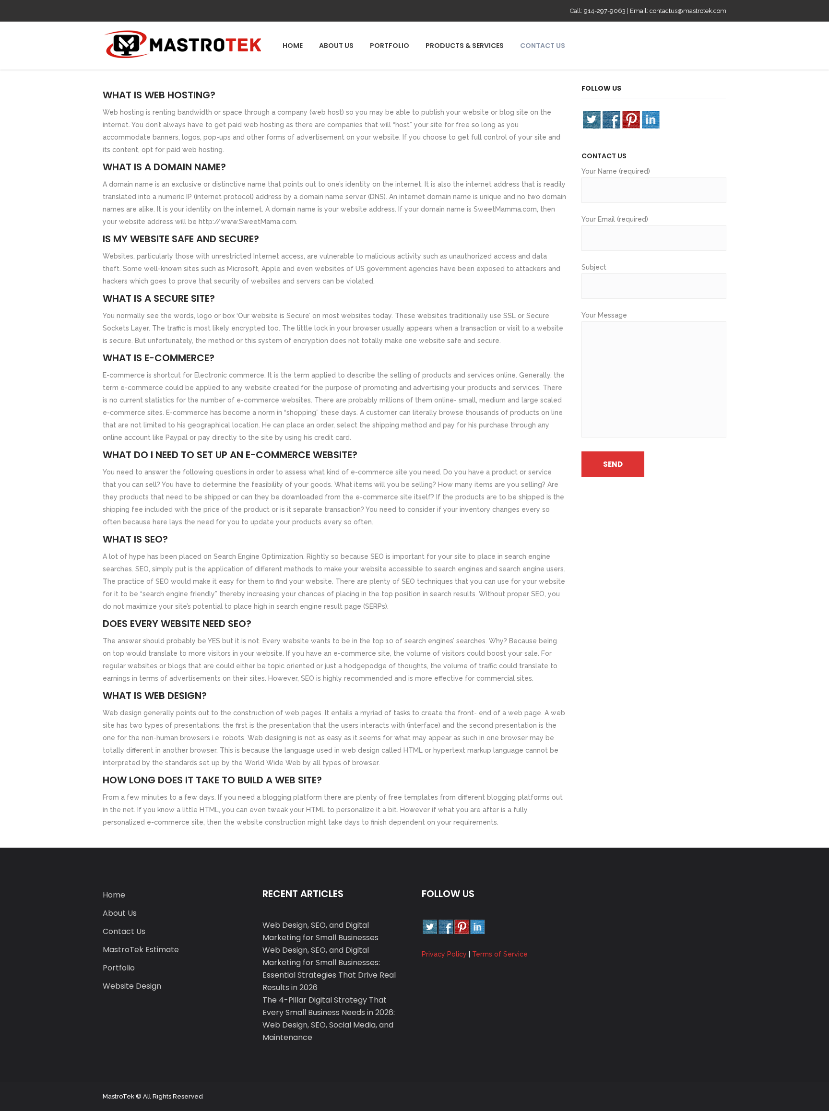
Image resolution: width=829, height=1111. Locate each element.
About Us (120, 913)
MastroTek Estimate (141, 949)
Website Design (132, 986)
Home (114, 894)
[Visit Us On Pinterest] (630, 119)
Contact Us (124, 931)
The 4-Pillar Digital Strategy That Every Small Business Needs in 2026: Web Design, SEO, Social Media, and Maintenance (328, 1018)
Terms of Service (500, 954)
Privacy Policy (444, 954)
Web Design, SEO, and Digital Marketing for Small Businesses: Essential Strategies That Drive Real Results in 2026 (329, 969)
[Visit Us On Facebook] (611, 119)
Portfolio (119, 967)
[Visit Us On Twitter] (591, 119)
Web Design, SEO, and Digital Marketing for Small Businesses (320, 931)
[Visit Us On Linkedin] (650, 119)
